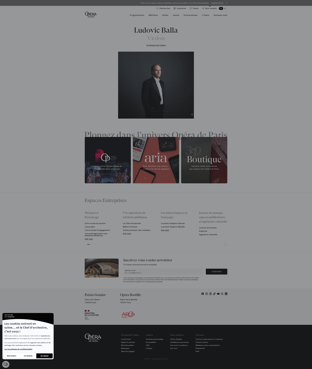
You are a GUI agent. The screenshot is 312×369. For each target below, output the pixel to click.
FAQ (197, 351)
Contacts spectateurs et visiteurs (209, 339)
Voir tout (89, 239)
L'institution (126, 339)
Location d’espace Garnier (173, 223)
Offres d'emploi (176, 339)
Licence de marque (208, 227)
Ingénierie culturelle (208, 234)
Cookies (149, 348)
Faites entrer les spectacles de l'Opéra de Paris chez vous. (108, 167)
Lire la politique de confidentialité (18, 349)
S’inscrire (217, 271)
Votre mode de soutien (95, 223)
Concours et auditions (179, 345)
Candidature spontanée (179, 342)
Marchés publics (127, 345)
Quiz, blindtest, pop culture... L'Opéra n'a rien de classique (156, 167)
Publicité (203, 231)
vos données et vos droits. (154, 281)
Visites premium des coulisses (136, 230)
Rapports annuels (128, 342)
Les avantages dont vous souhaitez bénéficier (96, 234)
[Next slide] (225, 245)
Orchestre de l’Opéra (156, 45)
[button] (5, 364)
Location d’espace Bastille (173, 226)
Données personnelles (154, 339)
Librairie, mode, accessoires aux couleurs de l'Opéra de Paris (204, 167)
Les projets (90, 226)
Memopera (125, 348)
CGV (148, 345)
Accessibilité (151, 342)
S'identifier (217, 3)
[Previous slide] (220, 245)
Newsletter (200, 348)
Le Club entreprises (132, 223)
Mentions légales (128, 351)
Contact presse (201, 342)
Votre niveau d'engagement (97, 230)
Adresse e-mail (130, 270)
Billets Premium (130, 226)
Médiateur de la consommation (207, 345)
